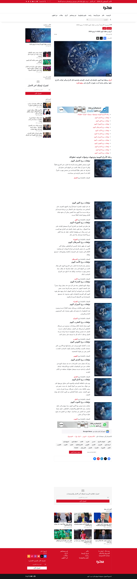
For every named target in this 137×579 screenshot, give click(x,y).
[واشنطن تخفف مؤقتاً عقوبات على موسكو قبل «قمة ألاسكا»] (63, 518)
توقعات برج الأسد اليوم (102, 130)
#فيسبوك (70, 436)
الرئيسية (108, 15)
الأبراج (102, 25)
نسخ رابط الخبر (75, 452)
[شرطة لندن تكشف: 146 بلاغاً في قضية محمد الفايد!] (103, 534)
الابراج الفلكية (79, 444)
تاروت (87, 441)
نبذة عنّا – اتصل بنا (104, 551)
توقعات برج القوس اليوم (102, 143)
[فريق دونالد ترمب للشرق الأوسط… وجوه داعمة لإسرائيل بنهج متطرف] (47, 127)
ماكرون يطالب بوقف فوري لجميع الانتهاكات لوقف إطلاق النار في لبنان (34, 111)
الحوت (76, 419)
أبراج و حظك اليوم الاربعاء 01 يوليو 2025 (40, 44)
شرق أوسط (97, 15)
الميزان (75, 318)
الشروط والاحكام (104, 553)
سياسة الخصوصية (104, 555)
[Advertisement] (54, 8)
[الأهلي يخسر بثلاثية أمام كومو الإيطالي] (63, 534)
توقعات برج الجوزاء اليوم (101, 124)
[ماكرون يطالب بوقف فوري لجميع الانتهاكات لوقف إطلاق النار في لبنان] (47, 111)
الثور (109, 441)
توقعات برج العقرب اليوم (101, 140)
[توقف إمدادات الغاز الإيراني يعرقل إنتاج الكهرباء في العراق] (47, 135)
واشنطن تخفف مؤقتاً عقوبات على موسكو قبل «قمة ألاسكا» (72, 1)
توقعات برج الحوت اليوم (102, 153)
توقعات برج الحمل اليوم (102, 117)
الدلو (76, 399)
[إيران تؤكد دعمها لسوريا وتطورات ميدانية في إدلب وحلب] (47, 119)
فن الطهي (54, 15)
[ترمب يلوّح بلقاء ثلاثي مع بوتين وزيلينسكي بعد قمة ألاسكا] (83, 518)
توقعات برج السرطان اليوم (101, 127)
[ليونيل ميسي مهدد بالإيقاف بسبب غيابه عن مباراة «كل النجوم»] (83, 534)
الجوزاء (102, 447)
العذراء (75, 301)
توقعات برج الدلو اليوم (102, 150)
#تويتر (84, 436)
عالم (103, 15)
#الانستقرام (91, 436)
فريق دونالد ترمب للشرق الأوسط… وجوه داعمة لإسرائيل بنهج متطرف (35, 127)
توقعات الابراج (101, 441)
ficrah (75, 447)
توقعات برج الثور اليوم (102, 121)
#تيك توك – (77, 436)
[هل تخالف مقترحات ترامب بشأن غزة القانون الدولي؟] (47, 105)
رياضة (90, 15)
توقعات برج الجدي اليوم (102, 146)
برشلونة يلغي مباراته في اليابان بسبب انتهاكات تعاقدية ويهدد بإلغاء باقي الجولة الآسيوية (33, 68)
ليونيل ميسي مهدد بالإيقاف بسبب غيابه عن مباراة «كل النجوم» (35, 54)
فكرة (71, 444)
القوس (76, 356)
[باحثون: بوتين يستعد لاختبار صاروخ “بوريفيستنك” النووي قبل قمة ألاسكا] (103, 518)
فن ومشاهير (73, 15)
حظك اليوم (74, 441)
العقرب (75, 339)
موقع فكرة (80, 83)
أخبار (104, 28)
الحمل (89, 447)
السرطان (83, 447)
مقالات (61, 15)
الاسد (76, 279)
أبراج (66, 15)
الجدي (76, 377)
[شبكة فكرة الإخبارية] (107, 8)
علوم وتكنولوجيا (82, 15)
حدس (93, 441)
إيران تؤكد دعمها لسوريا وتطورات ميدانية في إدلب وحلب (35, 119)
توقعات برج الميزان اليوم (101, 137)
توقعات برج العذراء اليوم (101, 133)
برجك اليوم (107, 444)
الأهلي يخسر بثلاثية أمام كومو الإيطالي (64, 540)
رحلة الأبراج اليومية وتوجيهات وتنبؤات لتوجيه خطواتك (93, 114)
